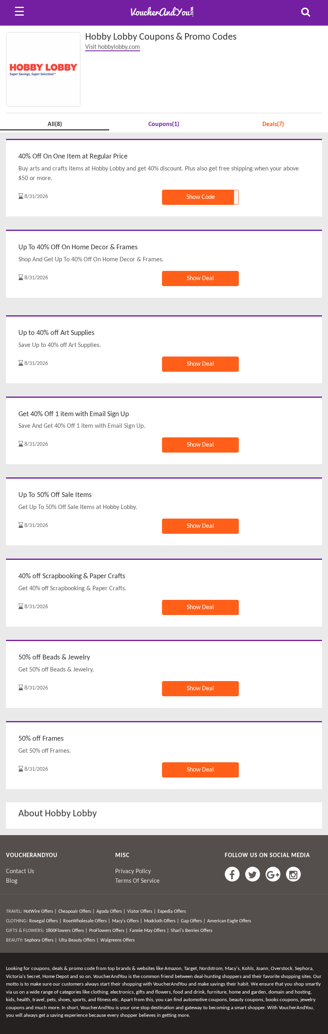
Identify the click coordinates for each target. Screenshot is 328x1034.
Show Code (200, 197)
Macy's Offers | (127, 921)
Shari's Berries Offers (191, 930)
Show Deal (200, 278)
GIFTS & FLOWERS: (25, 930)
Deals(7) (273, 124)
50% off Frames (41, 739)
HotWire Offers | (40, 911)
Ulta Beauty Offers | (79, 940)
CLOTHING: (17, 921)
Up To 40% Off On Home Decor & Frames (78, 247)
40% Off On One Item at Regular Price (73, 156)
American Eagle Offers (229, 921)
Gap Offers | (193, 921)
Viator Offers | (141, 911)
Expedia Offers (172, 911)
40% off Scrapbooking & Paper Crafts (71, 576)
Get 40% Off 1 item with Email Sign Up (73, 414)
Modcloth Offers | (161, 921)
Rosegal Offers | (45, 921)
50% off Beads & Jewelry (54, 657)
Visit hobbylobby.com (112, 47)
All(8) (55, 124)
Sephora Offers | (40, 940)
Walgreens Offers (117, 940)
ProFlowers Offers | (108, 930)
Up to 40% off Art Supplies (56, 333)
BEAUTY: (14, 940)
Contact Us (20, 871)
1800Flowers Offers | (67, 930)
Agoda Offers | (111, 911)
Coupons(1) (163, 124)
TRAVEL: (14, 911)
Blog (12, 881)
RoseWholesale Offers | (86, 921)
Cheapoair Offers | (76, 911)
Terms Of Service (137, 881)
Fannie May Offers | (149, 930)
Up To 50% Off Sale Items (55, 495)
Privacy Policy (133, 871)
